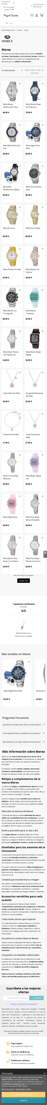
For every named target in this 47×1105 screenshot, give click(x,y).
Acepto (23, 1101)
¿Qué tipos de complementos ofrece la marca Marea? (21, 725)
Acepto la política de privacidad (23, 1004)
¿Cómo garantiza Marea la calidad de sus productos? (21, 733)
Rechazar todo (23, 1094)
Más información (8, 1089)
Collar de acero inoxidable (23, 636)
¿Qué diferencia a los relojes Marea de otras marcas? (21, 742)
